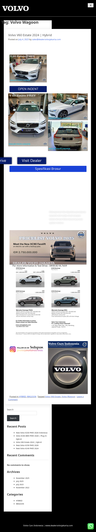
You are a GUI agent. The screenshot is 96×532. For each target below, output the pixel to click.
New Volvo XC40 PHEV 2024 (27, 448)
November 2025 (22, 478)
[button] (28, 89)
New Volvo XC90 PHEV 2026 (27, 445)
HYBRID (22, 396)
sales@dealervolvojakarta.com (46, 39)
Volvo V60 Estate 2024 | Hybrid (30, 35)
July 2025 (20, 481)
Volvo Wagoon (68, 396)
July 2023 (20, 484)
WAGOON (31, 396)
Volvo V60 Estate (53, 396)
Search (10, 409)
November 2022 (22, 487)
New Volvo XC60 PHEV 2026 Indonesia (31, 433)
